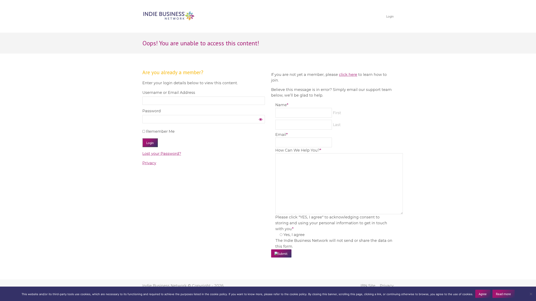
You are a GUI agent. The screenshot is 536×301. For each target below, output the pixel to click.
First (337, 113)
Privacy (149, 163)
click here (348, 74)
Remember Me (160, 131)
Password (151, 111)
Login (390, 16)
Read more (503, 294)
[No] (531, 294)
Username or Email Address (168, 92)
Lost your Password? (161, 153)
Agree (483, 294)
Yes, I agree (294, 234)
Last (337, 124)
